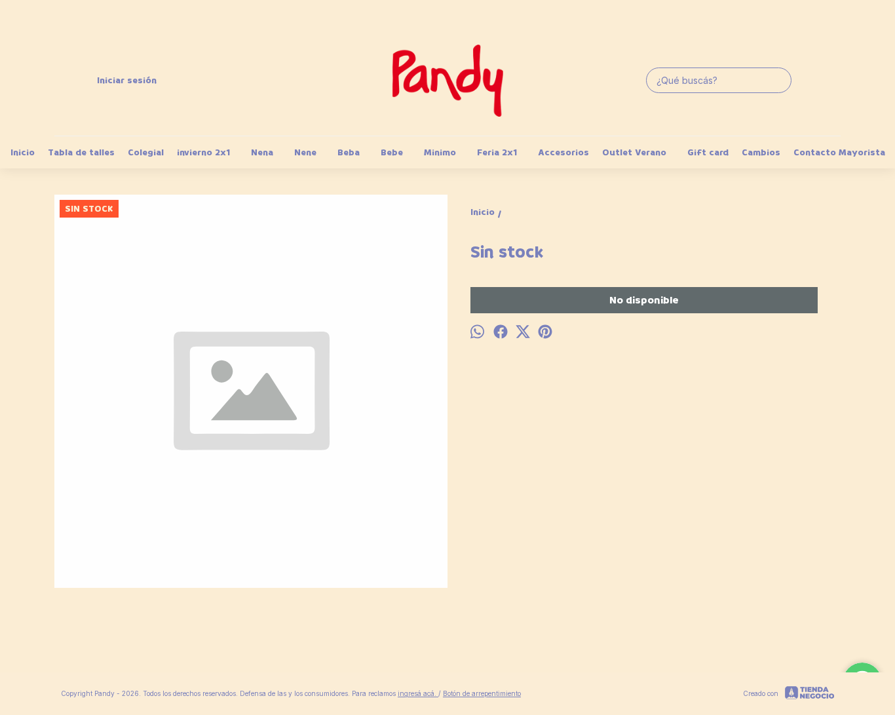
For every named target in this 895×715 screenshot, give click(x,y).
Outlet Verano (634, 152)
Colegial (146, 152)
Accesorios (563, 152)
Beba (348, 152)
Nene (305, 152)
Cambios (761, 152)
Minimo (440, 152)
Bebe (392, 152)
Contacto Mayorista (839, 152)
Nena (262, 152)
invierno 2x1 (203, 152)
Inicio (22, 152)
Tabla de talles (81, 152)
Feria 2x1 (497, 152)
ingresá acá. (418, 693)
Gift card (708, 152)
